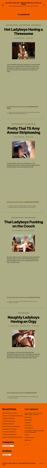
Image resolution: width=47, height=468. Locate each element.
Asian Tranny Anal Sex (12, 25)
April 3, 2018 (30, 137)
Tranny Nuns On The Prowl (8, 431)
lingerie (23, 112)
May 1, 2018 (30, 38)
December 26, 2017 (30, 230)
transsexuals (11, 398)
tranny (30, 207)
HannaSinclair (28, 425)
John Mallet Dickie (21, 38)
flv (15, 112)
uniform (25, 113)
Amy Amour (10, 205)
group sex (19, 112)
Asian (13, 112)
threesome (15, 113)
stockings (10, 113)
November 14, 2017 (26, 326)
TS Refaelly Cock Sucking (8, 421)
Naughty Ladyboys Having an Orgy (23, 319)
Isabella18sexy (28, 420)
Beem (22, 205)
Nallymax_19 (28, 440)
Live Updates (31, 409)
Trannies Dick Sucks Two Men (9, 413)
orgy (20, 396)
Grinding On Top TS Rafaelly (9, 429)
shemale (27, 112)
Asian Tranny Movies (24, 25)
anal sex (10, 112)
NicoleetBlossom (29, 428)
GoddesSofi (27, 422)
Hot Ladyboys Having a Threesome (23, 31)
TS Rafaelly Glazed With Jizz (9, 434)
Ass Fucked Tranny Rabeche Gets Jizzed (12, 415)
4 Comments (36, 326)
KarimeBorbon (28, 417)
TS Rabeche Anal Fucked (8, 418)
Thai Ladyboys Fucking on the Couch (23, 224)
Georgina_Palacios (29, 437)
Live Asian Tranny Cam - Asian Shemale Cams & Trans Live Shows (23, 3)
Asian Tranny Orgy (36, 25)
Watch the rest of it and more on (23, 202)
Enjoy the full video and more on (22, 392)
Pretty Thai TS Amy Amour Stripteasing (23, 130)
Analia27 (27, 434)
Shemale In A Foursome (8, 423)
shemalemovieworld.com (34, 112)
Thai (37, 259)
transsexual (20, 113)
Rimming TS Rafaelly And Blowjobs (10, 426)
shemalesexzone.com (32, 301)
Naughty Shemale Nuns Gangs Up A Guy (12, 437)
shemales (26, 301)
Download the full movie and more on (23, 297)
